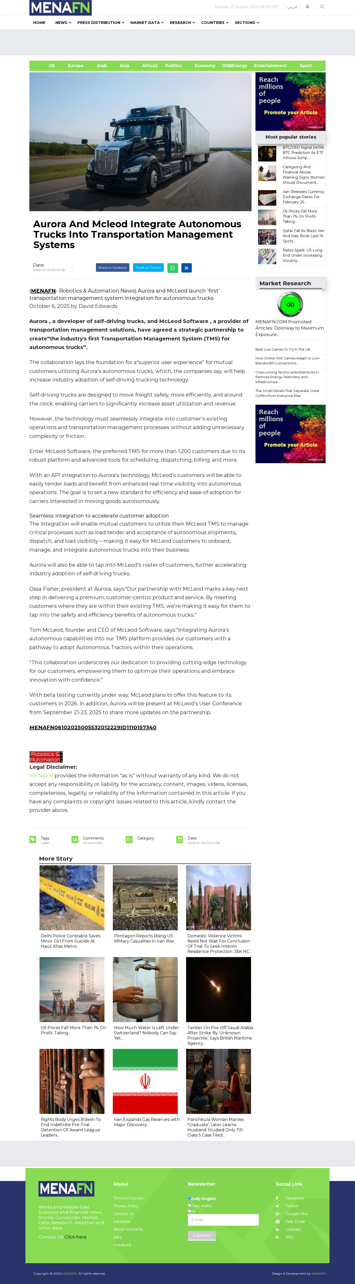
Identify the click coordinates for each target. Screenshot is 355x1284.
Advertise (121, 1221)
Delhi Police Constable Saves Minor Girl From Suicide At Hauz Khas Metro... (70, 941)
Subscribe (202, 1235)
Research (180, 22)
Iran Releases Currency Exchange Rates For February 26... (303, 196)
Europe (75, 65)
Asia (124, 65)
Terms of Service (128, 1198)
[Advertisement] (179, 42)
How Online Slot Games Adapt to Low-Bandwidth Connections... (287, 360)
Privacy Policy (126, 1206)
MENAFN (43, 291)
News (61, 22)
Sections (245, 22)
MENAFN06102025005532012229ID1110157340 (92, 727)
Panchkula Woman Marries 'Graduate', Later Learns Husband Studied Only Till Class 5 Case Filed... (215, 1127)
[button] (307, 6)
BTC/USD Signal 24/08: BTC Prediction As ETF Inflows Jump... (304, 152)
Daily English (203, 1198)
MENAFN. (70, 1273)
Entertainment (262, 65)
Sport (302, 65)
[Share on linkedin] (186, 268)
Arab (101, 65)
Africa (148, 65)
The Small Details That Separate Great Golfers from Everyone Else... (287, 393)
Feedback (122, 1245)
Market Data (145, 22)
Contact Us (123, 1213)
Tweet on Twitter (148, 267)
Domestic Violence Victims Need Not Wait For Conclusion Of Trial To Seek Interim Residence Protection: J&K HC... (219, 943)
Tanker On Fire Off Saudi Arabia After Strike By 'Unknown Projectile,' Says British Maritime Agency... (220, 1035)
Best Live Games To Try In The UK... (284, 349)
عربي (292, 6)
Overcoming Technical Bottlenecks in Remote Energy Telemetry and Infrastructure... (287, 377)
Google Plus (296, 1213)
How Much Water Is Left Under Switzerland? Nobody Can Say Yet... (146, 1033)
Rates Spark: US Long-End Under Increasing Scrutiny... (303, 255)
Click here (75, 1237)
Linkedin (293, 1229)
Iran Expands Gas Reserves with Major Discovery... (147, 1122)
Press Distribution (98, 22)
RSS (289, 1237)
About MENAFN (128, 1229)
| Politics (172, 65)
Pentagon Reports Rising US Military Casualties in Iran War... (145, 938)
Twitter (292, 1206)
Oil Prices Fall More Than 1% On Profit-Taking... (300, 216)
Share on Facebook (112, 267)
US (45, 65)
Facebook (294, 1198)
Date (38, 265)
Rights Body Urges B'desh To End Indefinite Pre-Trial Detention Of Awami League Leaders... (71, 1127)
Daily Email (295, 1221)
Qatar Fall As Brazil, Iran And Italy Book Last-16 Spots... (304, 235)
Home (39, 22)
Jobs (117, 1237)
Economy (205, 65)
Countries (213, 22)
